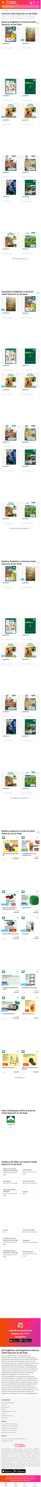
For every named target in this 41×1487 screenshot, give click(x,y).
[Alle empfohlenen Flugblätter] (37, 293)
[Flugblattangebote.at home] (12, 2)
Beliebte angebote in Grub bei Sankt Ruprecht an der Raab (18, 832)
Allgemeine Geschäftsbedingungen (26, 1478)
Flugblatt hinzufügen (7, 1415)
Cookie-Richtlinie (26, 1480)
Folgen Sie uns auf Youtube (9, 1430)
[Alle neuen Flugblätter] (37, 23)
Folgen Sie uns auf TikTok (9, 1432)
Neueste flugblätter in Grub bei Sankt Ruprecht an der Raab (19, 23)
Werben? (4, 1405)
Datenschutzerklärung (16, 1480)
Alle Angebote (5, 1407)
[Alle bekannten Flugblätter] (37, 562)
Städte (6, 10)
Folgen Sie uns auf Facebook (10, 1426)
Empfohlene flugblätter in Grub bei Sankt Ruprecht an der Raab (17, 292)
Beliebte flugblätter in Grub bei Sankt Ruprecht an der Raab (19, 562)
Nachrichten (5, 1417)
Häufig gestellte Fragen (8, 1402)
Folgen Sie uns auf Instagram (10, 1428)
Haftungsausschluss (10, 1478)
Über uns (4, 1413)
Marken (4, 1409)
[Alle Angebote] (37, 832)
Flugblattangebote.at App (9, 1411)
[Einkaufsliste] (34, 2)
